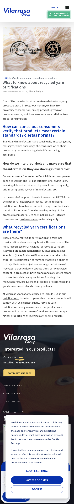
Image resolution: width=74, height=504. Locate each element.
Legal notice (11, 401)
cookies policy (13, 393)
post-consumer (29, 219)
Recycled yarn (37, 91)
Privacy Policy (13, 385)
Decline (37, 489)
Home (6, 78)
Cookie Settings (37, 470)
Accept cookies (37, 480)
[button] (67, 7)
